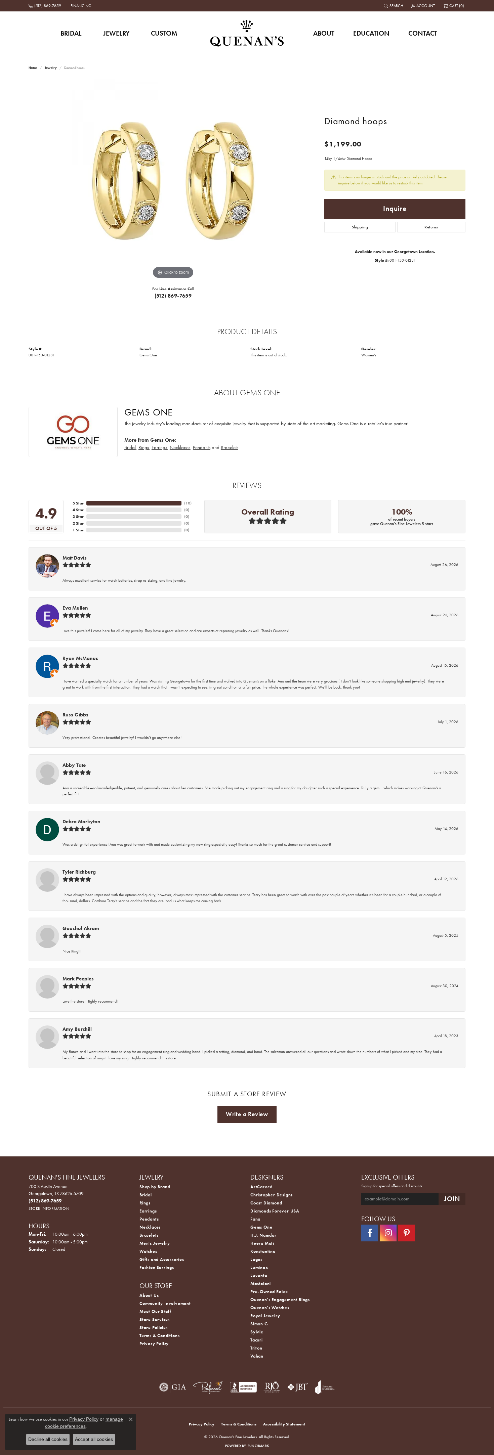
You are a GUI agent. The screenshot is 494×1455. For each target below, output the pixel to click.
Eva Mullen (75, 608)
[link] (46, 5)
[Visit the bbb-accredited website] (243, 1387)
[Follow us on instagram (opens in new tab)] (388, 1233)
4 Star (78, 510)
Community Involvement (165, 1303)
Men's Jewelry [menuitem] (154, 1243)
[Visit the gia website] (172, 1387)
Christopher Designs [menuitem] (271, 1195)
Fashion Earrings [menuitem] (156, 1267)
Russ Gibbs (75, 714)
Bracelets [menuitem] (149, 1235)
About (323, 33)
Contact (422, 33)
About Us (149, 1295)
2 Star (78, 523)
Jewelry (116, 33)
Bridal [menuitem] (145, 1195)
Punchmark (258, 1446)
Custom (164, 33)
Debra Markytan (81, 821)
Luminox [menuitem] (259, 1267)
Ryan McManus (80, 658)
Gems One (148, 355)
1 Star (78, 530)
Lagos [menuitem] (256, 1259)
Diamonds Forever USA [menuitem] (274, 1211)
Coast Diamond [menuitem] (266, 1203)
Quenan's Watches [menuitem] (269, 1308)
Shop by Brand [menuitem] (154, 1187)
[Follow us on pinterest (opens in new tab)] (406, 1233)
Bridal (71, 33)
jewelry (51, 67)
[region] (173, 179)
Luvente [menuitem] (258, 1275)
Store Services (154, 1319)
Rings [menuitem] (145, 1203)
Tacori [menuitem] (256, 1340)
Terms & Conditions (159, 1335)
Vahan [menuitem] (256, 1356)
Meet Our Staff (155, 1311)
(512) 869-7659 (173, 295)
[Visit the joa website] (325, 1387)
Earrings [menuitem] (148, 1211)
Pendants (201, 447)
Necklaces (180, 447)
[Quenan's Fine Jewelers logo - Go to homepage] (247, 33)
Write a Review (247, 1114)
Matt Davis (75, 558)
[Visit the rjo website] (271, 1387)
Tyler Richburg (79, 872)
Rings (143, 447)
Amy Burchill (77, 1029)
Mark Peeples (78, 978)
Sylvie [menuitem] (256, 1332)
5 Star (78, 503)
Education (371, 33)
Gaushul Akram (81, 928)
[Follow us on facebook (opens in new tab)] (369, 1233)
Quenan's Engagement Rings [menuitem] (280, 1300)
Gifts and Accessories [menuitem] (161, 1259)
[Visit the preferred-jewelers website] (208, 1387)
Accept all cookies (94, 1439)
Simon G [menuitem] (259, 1324)
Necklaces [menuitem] (150, 1227)
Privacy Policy (154, 1344)
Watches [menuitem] (148, 1251)
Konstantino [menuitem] (263, 1251)
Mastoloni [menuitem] (260, 1283)
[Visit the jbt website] (297, 1387)
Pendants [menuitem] (149, 1219)
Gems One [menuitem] (261, 1227)
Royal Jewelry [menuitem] (265, 1316)
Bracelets (229, 447)
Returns (431, 227)
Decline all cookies (48, 1439)
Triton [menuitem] (256, 1348)
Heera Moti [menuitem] (262, 1243)
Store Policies (153, 1327)
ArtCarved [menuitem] (261, 1187)
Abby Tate (74, 765)
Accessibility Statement (284, 1424)
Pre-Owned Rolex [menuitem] (269, 1291)
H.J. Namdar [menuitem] (263, 1235)
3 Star (78, 516)
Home (33, 67)
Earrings (159, 447)
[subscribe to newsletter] (452, 1199)
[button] (394, 5)
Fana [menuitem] (255, 1219)
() (188, 503)
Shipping (360, 227)
